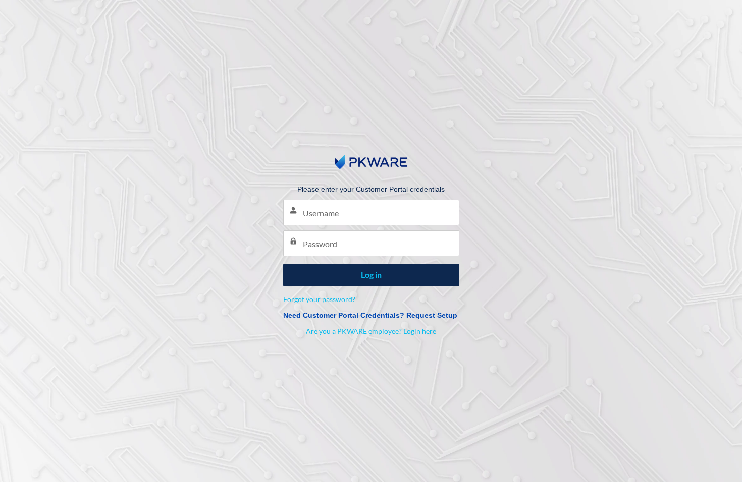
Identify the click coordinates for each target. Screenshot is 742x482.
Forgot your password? (319, 299)
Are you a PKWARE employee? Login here (371, 331)
